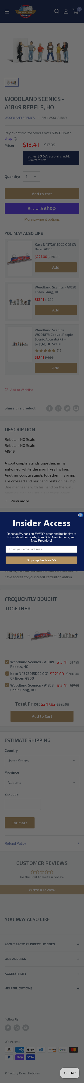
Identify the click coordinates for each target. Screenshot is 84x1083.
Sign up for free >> (41, 560)
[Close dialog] (81, 515)
